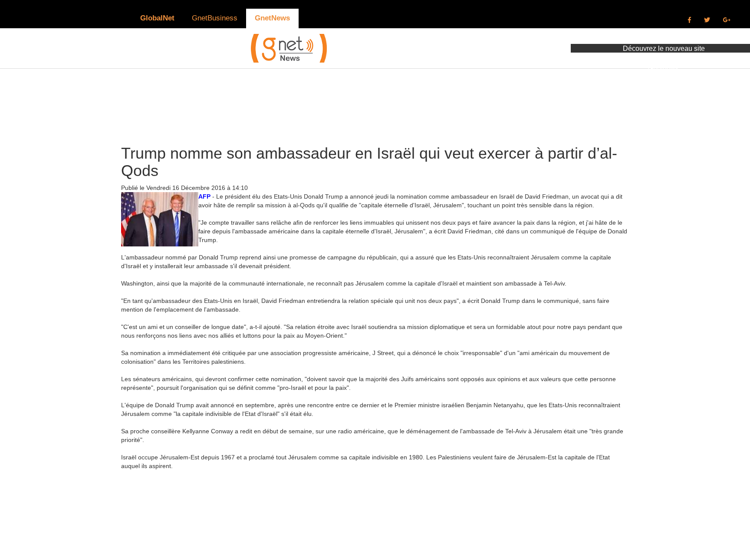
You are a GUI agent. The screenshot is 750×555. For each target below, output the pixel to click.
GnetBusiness (214, 18)
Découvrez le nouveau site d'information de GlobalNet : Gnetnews (664, 58)
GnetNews (272, 18)
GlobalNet (157, 18)
